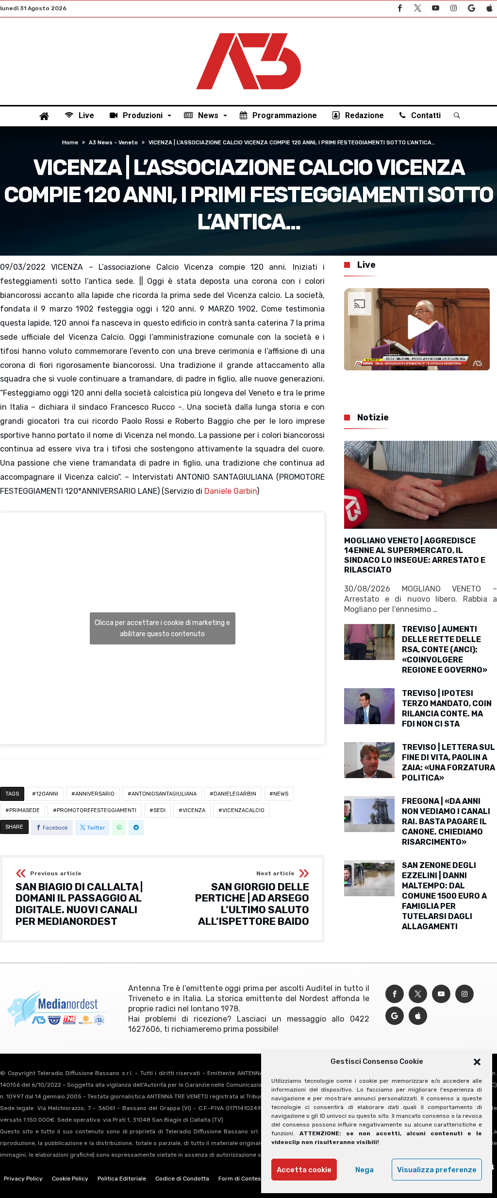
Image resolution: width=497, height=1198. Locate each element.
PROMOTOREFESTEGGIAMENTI (96, 810)
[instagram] (453, 8)
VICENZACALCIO (243, 810)
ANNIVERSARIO (95, 794)
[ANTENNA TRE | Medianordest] (248, 32)
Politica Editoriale (122, 1178)
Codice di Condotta (182, 1178)
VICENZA (193, 810)
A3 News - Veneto (113, 142)
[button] (477, 1062)
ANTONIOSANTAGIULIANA (164, 794)
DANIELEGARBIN (235, 794)
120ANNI (47, 794)
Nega (364, 1169)
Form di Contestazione (250, 1178)
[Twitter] (417, 8)
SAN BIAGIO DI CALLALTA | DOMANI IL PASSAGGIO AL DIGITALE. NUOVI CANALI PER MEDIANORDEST (79, 898)
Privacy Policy (23, 1178)
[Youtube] (435, 8)
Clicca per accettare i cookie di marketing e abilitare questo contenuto (162, 628)
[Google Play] (471, 8)
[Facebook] (399, 8)
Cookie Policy (70, 1178)
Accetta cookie (304, 1169)
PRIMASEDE (24, 810)
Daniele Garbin (230, 491)
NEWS (280, 794)
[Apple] (489, 8)
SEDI (159, 810)
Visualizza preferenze (437, 1169)
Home (70, 142)
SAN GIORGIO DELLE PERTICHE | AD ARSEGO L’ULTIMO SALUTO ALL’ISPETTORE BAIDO (252, 898)
